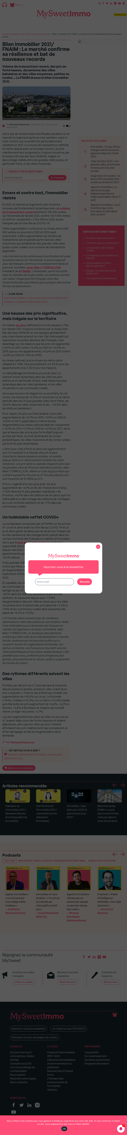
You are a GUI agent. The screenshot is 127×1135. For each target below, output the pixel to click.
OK (64, 1129)
